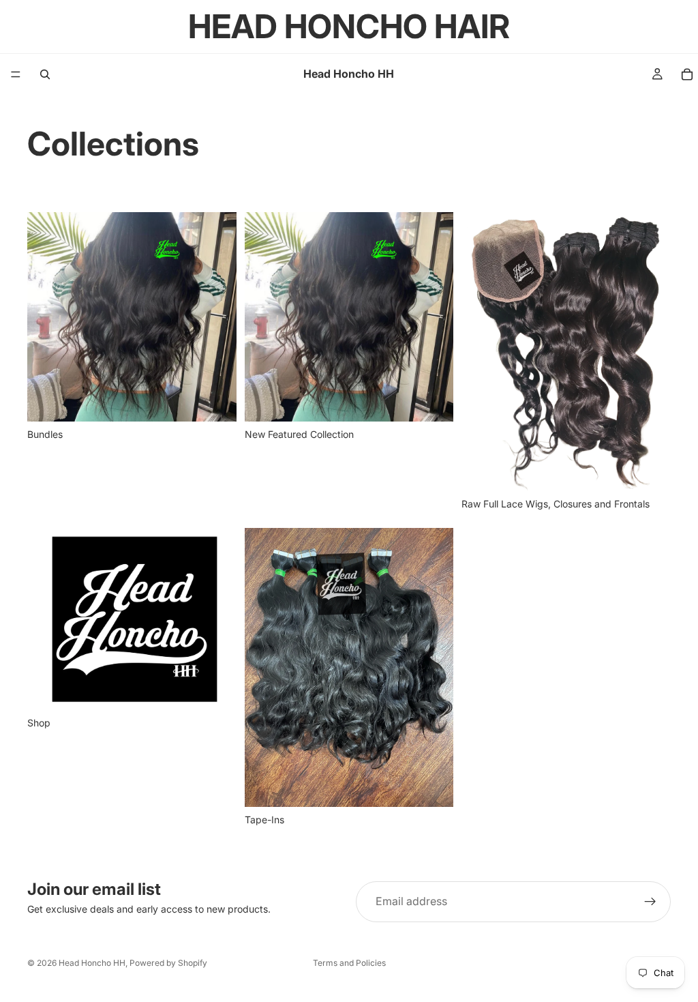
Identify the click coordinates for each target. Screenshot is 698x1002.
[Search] (45, 74)
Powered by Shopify (168, 963)
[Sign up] (650, 901)
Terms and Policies (349, 963)
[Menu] (15, 74)
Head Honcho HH (92, 963)
